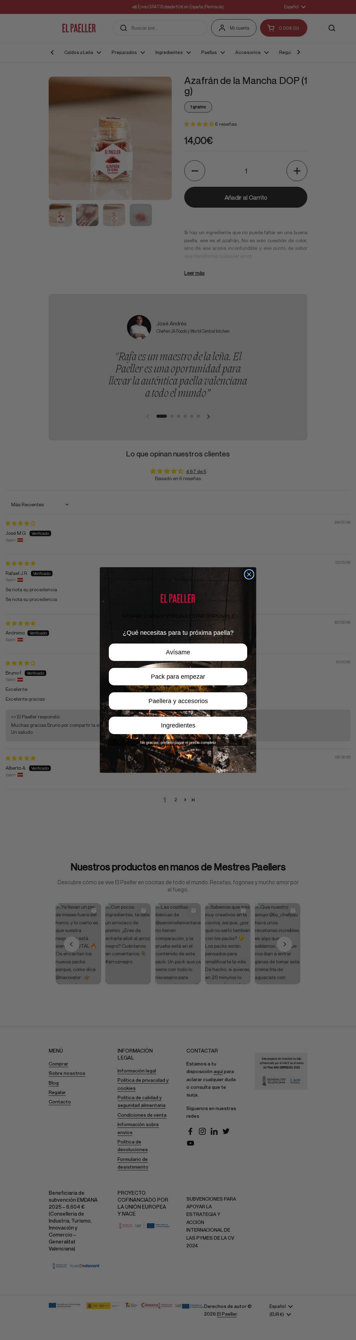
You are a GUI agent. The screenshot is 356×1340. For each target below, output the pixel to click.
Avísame (178, 652)
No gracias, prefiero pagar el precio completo (178, 742)
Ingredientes (178, 725)
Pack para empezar (178, 676)
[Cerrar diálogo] (249, 574)
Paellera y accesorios (178, 701)
